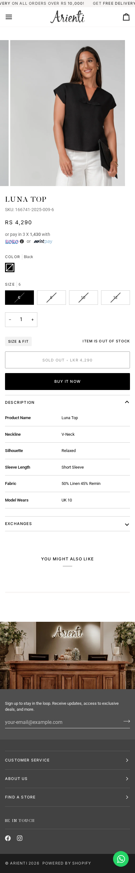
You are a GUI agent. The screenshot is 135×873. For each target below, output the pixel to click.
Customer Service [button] (27, 760)
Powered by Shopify (66, 863)
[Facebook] (8, 838)
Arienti (18, 863)
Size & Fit (18, 341)
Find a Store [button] (20, 797)
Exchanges (18, 523)
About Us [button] (16, 778)
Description (20, 402)
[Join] (125, 721)
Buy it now (67, 381)
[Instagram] (20, 838)
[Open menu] (14, 17)
